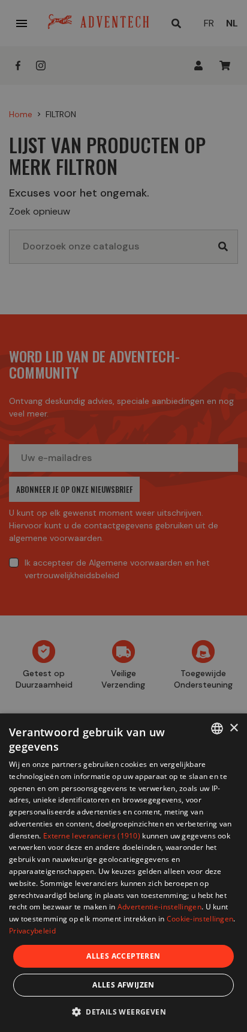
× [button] (233, 728)
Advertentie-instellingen (159, 907)
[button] (123, 1011)
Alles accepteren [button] (123, 956)
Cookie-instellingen (200, 919)
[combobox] (217, 728)
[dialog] (123, 872)
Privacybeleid (32, 931)
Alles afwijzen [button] (123, 985)
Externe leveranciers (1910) (91, 836)
